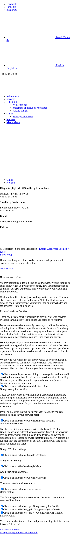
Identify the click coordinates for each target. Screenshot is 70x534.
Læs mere (9, 268)
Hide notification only (27, 532)
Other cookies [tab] (7, 492)
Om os (10, 179)
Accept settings (8, 532)
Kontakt (11, 182)
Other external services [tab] (11, 423)
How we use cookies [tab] (10, 277)
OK (2, 268)
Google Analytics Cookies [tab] (13, 389)
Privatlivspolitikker (9, 529)
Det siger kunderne (23, 116)
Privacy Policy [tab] (7, 515)
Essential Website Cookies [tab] (13, 311)
